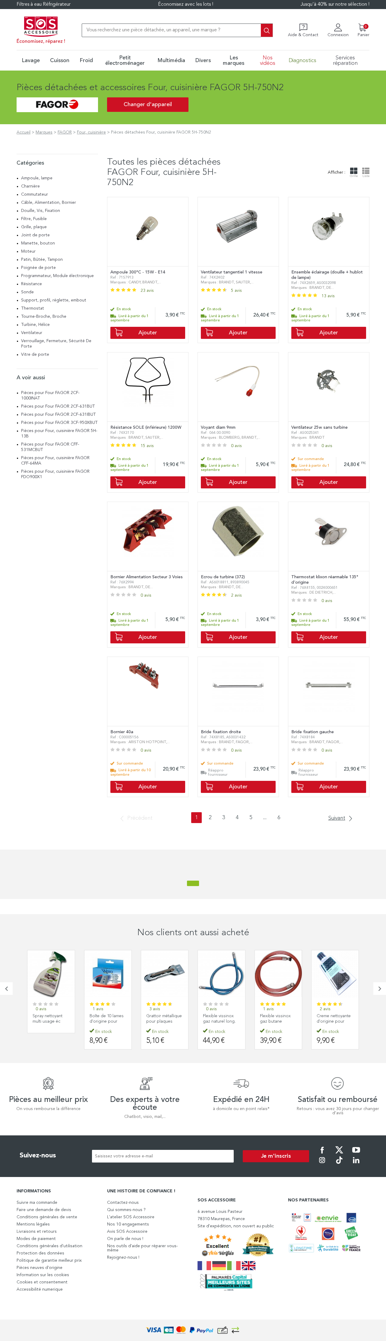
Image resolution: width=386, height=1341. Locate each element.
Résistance (31, 284)
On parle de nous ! (125, 1239)
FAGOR (65, 132)
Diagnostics (302, 60)
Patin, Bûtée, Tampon (42, 259)
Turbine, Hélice (35, 325)
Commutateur (34, 194)
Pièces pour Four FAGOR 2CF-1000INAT (50, 395)
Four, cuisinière (91, 132)
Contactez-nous (123, 1203)
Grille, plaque (34, 227)
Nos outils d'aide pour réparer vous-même (142, 1248)
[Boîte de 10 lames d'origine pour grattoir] (107, 973)
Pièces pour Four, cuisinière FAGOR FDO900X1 (55, 474)
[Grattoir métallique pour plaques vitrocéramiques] (164, 973)
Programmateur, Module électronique (57, 276)
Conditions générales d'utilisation (49, 1246)
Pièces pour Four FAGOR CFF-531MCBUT (50, 447)
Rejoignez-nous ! (123, 1257)
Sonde (27, 292)
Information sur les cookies (43, 1275)
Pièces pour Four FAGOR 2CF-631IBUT (58, 414)
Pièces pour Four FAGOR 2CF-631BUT (58, 406)
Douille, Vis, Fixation (40, 211)
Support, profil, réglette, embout (53, 300)
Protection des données (40, 1253)
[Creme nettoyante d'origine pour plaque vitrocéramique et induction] (335, 973)
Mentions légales (33, 1224)
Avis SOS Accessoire (127, 1231)
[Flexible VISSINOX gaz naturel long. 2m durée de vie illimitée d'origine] (221, 973)
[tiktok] (339, 1164)
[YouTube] (356, 1154)
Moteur (28, 251)
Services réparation (345, 60)
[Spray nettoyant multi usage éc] (50, 973)
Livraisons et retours (37, 1231)
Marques (44, 132)
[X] (339, 1154)
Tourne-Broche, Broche (43, 316)
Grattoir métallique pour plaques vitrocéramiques (164, 1021)
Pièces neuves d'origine (39, 1268)
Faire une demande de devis (44, 1210)
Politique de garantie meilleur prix (49, 1260)
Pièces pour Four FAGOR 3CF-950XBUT (59, 423)
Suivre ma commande (37, 1203)
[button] (6, 988)
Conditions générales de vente (47, 1217)
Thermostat (32, 308)
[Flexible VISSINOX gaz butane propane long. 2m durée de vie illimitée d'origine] (278, 973)
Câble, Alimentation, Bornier (48, 202)
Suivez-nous (38, 1155)
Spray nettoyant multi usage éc (47, 1019)
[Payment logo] (193, 1330)
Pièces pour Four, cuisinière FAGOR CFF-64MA (55, 460)
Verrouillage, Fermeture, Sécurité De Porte (56, 344)
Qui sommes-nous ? (126, 1210)
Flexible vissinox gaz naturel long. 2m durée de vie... (220, 1021)
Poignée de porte (38, 268)
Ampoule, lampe (36, 178)
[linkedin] (356, 1164)
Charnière (30, 186)
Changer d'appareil (148, 104)
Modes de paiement (36, 1239)
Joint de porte (35, 235)
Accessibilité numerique (40, 1289)
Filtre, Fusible (34, 219)
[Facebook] (322, 1154)
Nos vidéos (267, 60)
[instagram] (322, 1164)
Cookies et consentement (42, 1282)
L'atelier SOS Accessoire (130, 1217)
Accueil (23, 132)
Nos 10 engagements (128, 1224)
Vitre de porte (35, 354)
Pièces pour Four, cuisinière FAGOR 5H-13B (59, 433)
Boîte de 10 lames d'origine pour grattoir (107, 1021)
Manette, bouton (38, 243)
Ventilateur (31, 333)
